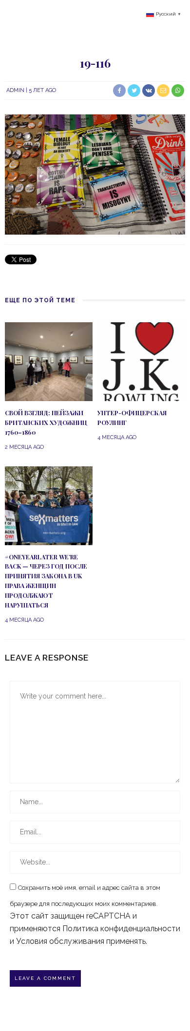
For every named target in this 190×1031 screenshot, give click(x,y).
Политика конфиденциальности (121, 928)
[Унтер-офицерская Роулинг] (141, 361)
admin (15, 90)
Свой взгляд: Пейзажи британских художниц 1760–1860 (46, 422)
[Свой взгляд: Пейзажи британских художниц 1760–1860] (49, 361)
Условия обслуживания (60, 941)
